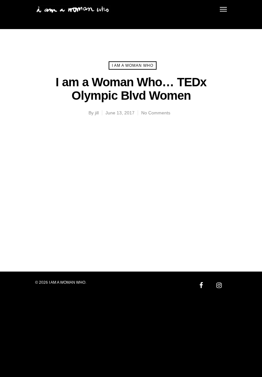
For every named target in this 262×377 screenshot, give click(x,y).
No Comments (155, 112)
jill (97, 112)
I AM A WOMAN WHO (132, 65)
